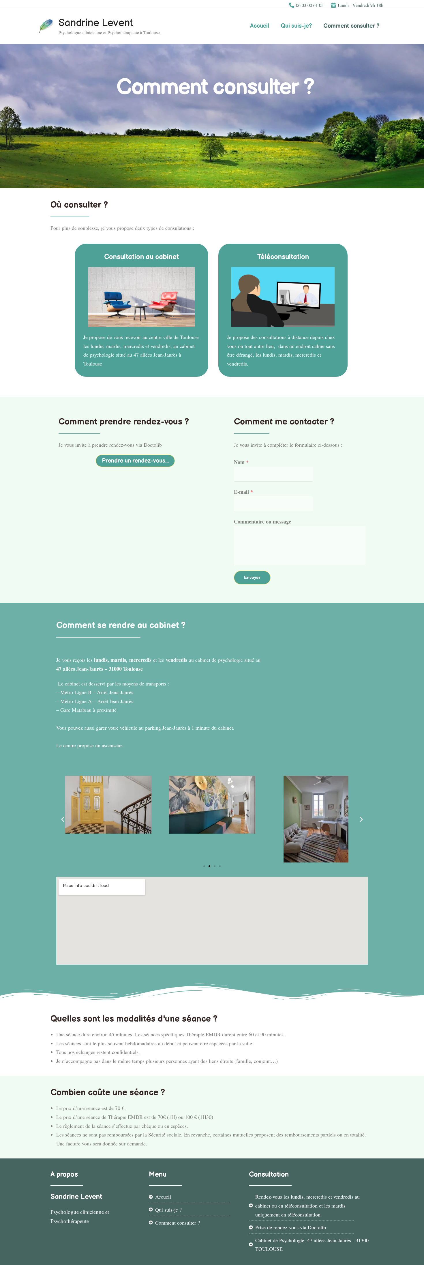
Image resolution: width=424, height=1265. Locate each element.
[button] (135, 461)
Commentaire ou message (262, 521)
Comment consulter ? (351, 26)
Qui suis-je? (296, 26)
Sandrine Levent (96, 23)
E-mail (243, 491)
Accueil (259, 26)
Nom (241, 462)
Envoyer (252, 577)
